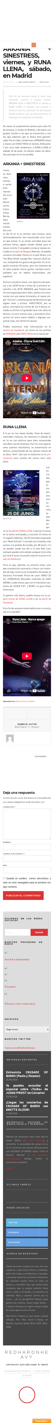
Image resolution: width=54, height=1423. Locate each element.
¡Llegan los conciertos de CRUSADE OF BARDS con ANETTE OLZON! (27, 1106)
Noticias (44, 82)
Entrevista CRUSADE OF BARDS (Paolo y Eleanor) (27, 1074)
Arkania (18, 701)
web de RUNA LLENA (22, 530)
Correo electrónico (14, 854)
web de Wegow (23, 251)
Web (5, 865)
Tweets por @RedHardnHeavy (20, 1047)
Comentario (9, 807)
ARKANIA (10, 333)
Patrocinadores (17, 960)
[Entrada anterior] (15, 714)
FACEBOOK (13, 1232)
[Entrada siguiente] (39, 714)
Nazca (24, 701)
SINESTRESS (26, 333)
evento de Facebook (13, 330)
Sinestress (31, 701)
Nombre (7, 842)
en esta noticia (33, 1140)
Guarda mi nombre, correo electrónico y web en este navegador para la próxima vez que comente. (27, 882)
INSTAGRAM (14, 1242)
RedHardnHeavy (27, 1354)
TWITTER (12, 1223)
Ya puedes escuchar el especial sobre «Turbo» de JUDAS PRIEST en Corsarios (27, 1089)
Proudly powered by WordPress (17, 1371)
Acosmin (28, 1375)
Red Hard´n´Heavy (27, 82)
